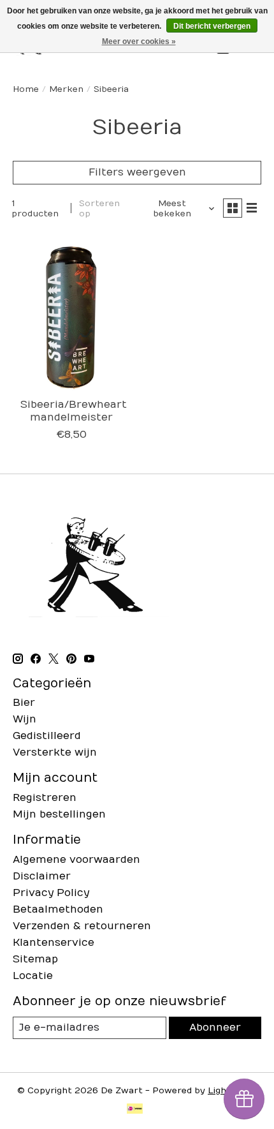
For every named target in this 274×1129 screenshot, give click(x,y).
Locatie (33, 976)
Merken (66, 89)
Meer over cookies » (139, 41)
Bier (24, 702)
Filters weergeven (137, 172)
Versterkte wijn (55, 752)
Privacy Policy (51, 893)
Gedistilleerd (47, 736)
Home (26, 89)
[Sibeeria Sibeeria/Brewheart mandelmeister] (72, 312)
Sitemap (35, 959)
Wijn (24, 719)
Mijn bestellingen (59, 814)
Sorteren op (99, 208)
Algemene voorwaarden (76, 859)
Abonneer (215, 1027)
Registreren (44, 798)
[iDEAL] (135, 1109)
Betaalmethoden (58, 909)
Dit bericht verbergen (211, 26)
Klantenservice (53, 942)
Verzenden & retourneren (82, 926)
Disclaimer (42, 876)
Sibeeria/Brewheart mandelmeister (73, 410)
